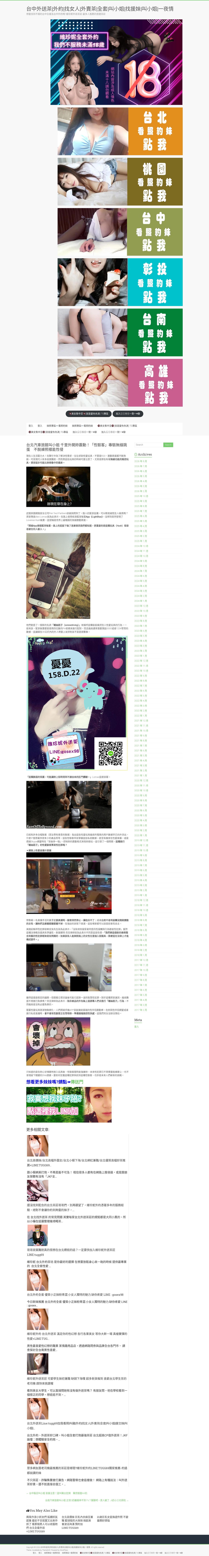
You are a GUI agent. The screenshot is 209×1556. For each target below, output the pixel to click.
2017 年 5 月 (140, 995)
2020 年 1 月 (140, 835)
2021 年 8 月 (140, 740)
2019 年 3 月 (140, 885)
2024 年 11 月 (141, 551)
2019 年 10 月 (141, 850)
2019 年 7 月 (140, 865)
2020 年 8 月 (140, 800)
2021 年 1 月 (140, 775)
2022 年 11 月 (141, 665)
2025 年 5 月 (140, 521)
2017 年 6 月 (140, 990)
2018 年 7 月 (140, 925)
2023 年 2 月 (140, 651)
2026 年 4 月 (140, 481)
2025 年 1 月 (140, 541)
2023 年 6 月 (140, 631)
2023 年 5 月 (140, 636)
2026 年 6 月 (140, 471)
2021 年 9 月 (140, 735)
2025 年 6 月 (140, 516)
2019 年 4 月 (140, 880)
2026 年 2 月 (140, 491)
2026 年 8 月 (140, 461)
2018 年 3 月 (140, 945)
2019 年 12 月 (141, 840)
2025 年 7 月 (140, 511)
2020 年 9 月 (140, 795)
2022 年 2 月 (140, 710)
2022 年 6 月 (140, 690)
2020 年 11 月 (141, 785)
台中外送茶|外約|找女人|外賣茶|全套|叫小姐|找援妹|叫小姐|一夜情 (100, 8)
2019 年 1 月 (140, 895)
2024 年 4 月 (140, 586)
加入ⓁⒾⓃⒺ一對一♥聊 (128, 413)
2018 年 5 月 (140, 935)
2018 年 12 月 (141, 900)
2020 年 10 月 (141, 790)
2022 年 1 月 (140, 715)
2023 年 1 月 (140, 655)
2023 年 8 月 (140, 621)
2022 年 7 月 (140, 685)
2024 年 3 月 (140, 591)
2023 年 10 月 (141, 611)
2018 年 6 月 (140, 930)
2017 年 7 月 (140, 985)
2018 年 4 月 (140, 940)
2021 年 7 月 (140, 745)
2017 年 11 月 (141, 965)
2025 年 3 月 (140, 531)
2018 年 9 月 (140, 915)
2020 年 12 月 (141, 780)
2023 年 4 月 (140, 641)
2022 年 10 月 (141, 670)
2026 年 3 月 (140, 486)
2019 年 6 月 (140, 870)
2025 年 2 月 (140, 536)
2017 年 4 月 (140, 1000)
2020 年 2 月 (140, 830)
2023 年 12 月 (141, 606)
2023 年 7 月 (140, 626)
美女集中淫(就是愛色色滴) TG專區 (90, 413)
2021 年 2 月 (140, 770)
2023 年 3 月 (140, 646)
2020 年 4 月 (140, 820)
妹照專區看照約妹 (57, 425)
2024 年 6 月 (140, 576)
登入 (31, 425)
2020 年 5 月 (140, 815)
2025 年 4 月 (140, 526)
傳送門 (77, 1082)
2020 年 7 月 (140, 805)
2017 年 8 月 (140, 980)
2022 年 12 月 (141, 660)
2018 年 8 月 (140, 920)
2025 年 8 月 (140, 506)
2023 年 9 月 (140, 616)
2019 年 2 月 (140, 890)
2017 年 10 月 (141, 970)
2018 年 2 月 (140, 950)
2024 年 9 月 (140, 561)
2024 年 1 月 (140, 601)
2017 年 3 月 (140, 1005)
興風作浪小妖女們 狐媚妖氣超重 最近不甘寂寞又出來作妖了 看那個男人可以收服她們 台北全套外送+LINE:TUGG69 (42, 1524)
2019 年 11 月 (141, 845)
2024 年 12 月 (141, 546)
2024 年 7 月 (140, 571)
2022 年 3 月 (140, 705)
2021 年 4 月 (140, 760)
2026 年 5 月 (140, 476)
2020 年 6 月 (140, 810)
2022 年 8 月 (140, 680)
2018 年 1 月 (140, 955)
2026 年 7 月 (140, 466)
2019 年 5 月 (140, 875)
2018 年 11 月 (141, 905)
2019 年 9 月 (140, 855)
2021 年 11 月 (141, 725)
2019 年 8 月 (140, 860)
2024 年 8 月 (140, 566)
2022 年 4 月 (140, 700)
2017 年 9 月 (140, 975)
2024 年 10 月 (141, 556)
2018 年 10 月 (141, 910)
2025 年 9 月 (140, 501)
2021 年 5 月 (140, 755)
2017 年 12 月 (141, 960)
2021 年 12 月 (141, 720)
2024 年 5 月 (140, 581)
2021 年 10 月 (141, 730)
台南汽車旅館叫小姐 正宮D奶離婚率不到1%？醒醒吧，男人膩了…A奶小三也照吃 (87, 1500)
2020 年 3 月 (140, 825)
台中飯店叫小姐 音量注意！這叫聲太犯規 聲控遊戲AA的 (56, 1493)
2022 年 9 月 (140, 675)
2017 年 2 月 (140, 1010)
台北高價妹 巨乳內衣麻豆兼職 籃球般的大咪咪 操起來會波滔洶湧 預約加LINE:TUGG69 (77, 1522)
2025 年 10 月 (141, 496)
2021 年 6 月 (140, 750)
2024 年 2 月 (140, 596)
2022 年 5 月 (140, 695)
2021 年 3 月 (140, 765)
